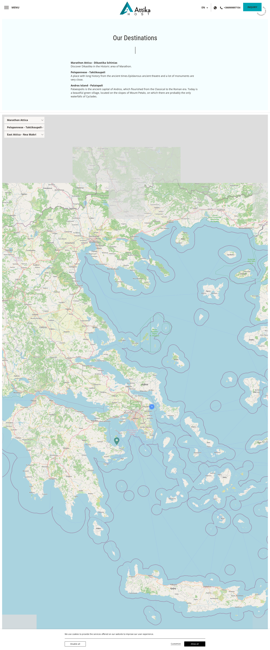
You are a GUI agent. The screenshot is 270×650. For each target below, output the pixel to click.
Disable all (75, 644)
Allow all (195, 644)
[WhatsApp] (216, 7)
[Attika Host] (135, 7)
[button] (116, 441)
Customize (176, 643)
